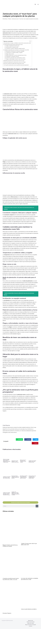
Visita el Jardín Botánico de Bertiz (29, 609)
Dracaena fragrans (7, 613)
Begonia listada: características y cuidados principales (10, 545)
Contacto (30, 626)
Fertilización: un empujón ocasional (12, 56)
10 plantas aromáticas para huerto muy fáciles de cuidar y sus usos (11, 579)
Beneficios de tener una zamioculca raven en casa (14, 60)
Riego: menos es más (10, 53)
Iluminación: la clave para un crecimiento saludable (15, 51)
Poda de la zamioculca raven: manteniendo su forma (15, 57)
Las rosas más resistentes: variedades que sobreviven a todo (29, 579)
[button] (35, 4)
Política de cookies (30, 623)
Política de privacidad (30, 621)
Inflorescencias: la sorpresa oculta (12, 47)
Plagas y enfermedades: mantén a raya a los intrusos (15, 59)
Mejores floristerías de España (30, 624)
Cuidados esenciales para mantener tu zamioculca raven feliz (16, 49)
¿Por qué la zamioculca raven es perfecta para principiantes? (16, 65)
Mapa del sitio (30, 620)
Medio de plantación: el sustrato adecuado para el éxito (16, 55)
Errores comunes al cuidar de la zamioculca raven (14, 63)
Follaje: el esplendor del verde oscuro (12, 45)
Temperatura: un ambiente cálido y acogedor (14, 52)
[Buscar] (37, 506)
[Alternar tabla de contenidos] (29, 41)
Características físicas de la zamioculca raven (13, 44)
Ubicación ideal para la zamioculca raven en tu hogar (15, 62)
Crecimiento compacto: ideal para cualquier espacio (15, 48)
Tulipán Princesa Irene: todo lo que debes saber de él (29, 544)
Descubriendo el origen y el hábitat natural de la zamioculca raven (17, 43)
